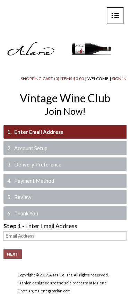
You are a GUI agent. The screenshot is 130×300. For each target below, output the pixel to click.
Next (12, 254)
